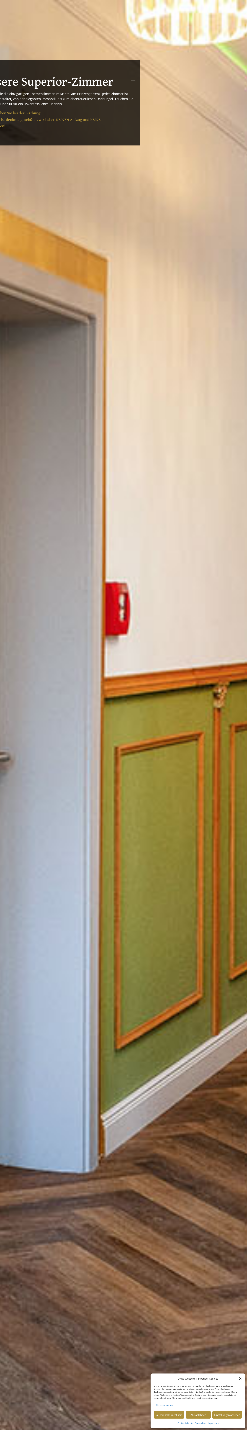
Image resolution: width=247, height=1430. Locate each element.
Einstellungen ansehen (227, 1415)
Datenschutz (200, 1423)
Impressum (213, 1423)
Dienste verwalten (164, 1405)
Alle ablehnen (198, 1415)
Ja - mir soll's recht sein (169, 1415)
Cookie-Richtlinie (185, 1423)
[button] (240, 1378)
